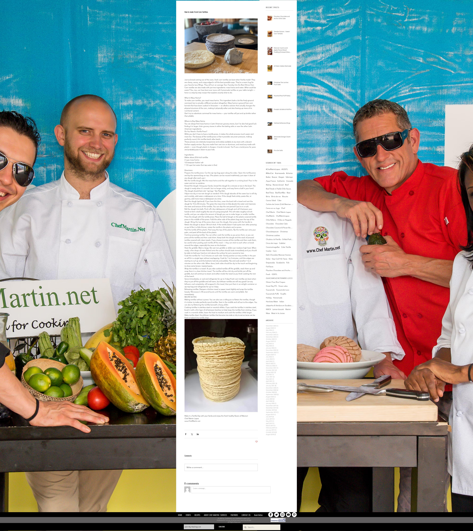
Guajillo (283, 294)
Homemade (277, 298)
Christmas (284, 231)
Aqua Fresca (271, 181)
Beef (287, 185)
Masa (268, 313)
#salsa (268, 177)
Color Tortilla (286, 247)
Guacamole (270, 290)
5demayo (289, 177)
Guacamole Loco (282, 290)
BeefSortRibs (280, 193)
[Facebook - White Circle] (270, 497)
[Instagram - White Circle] (282, 497)
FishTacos (269, 266)
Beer (288, 193)
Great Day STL (271, 286)
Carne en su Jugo (273, 208)
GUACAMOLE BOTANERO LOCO (279, 278)
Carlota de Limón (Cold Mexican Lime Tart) (279, 204)
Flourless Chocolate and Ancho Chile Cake (279, 270)
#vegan (281, 177)
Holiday (269, 298)
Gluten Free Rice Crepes (275, 282)
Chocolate (270, 224)
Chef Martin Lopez (284, 212)
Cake (279, 200)
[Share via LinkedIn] (198, 434)
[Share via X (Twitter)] (192, 434)
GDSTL (274, 274)
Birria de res (276, 196)
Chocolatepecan (272, 231)
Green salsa (283, 286)
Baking (268, 185)
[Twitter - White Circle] (276, 497)
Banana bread (278, 185)
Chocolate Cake (281, 224)
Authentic (281, 181)
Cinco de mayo (272, 243)
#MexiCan (270, 173)
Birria (268, 196)
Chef (283, 208)
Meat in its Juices (278, 313)
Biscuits (285, 196)
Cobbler (282, 243)
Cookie (268, 251)
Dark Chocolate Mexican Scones (278, 255)
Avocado (289, 181)
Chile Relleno (271, 220)
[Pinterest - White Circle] (294, 497)
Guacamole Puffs (272, 294)
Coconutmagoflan (273, 247)
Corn (275, 251)
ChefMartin (270, 216)
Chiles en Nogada (284, 220)
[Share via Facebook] (186, 434)
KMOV (268, 309)
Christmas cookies (273, 235)
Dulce (268, 259)
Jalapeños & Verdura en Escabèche (279, 305)
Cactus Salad (271, 200)
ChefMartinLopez (282, 216)
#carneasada (280, 173)
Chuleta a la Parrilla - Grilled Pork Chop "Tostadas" (279, 239)
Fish (287, 262)
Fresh (268, 274)
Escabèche (280, 262)
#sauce (274, 177)
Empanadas (270, 262)
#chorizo (289, 173)
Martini (288, 309)
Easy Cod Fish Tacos (279, 259)
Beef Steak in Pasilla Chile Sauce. (278, 189)
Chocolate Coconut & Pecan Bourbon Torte (279, 228)
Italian (281, 301)
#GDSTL (285, 169)
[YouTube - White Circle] (288, 497)
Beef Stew (270, 193)
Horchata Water (272, 301)
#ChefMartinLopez (273, 169)
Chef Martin (270, 212)
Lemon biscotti (278, 309)
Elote (291, 259)
